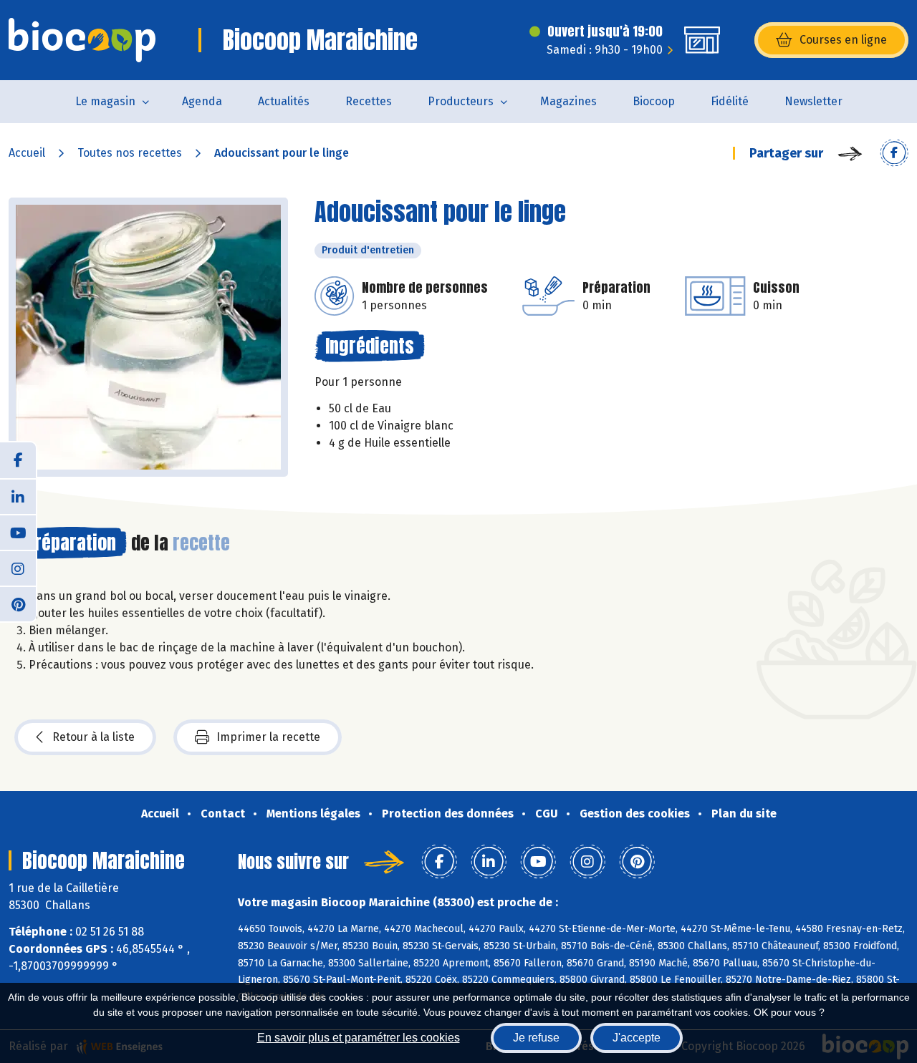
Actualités (283, 101)
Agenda (202, 101)
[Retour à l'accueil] (82, 40)
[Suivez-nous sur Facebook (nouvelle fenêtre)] (18, 460)
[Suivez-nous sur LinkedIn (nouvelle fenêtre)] (18, 496)
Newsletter (813, 101)
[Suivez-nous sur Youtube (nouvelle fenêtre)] (18, 532)
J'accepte (637, 1038)
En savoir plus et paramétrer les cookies (358, 1038)
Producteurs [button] (461, 101)
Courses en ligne (843, 40)
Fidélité (730, 101)
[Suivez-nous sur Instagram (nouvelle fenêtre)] (18, 568)
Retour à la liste (93, 737)
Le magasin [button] (105, 101)
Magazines (568, 101)
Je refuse (536, 1038)
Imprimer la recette (268, 737)
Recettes (368, 101)
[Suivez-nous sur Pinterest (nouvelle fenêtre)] (18, 603)
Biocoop (654, 101)
